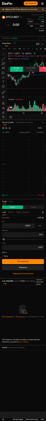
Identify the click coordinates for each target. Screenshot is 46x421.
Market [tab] (11, 212)
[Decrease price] (33, 227)
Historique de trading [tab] (24, 123)
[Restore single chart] (42, 38)
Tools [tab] (11, 202)
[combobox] (23, 212)
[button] (9, 38)
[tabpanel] (23, 249)
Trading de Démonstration (23, 274)
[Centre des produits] (43, 44)
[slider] (3, 239)
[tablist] (10, 44)
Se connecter (23, 261)
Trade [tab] (4, 202)
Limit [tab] (4, 212)
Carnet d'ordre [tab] (8, 123)
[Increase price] (33, 224)
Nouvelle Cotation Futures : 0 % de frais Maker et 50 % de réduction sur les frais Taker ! (21, 9)
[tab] (6, 44)
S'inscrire (32, 3)
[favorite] (8, 25)
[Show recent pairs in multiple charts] (38, 38)
